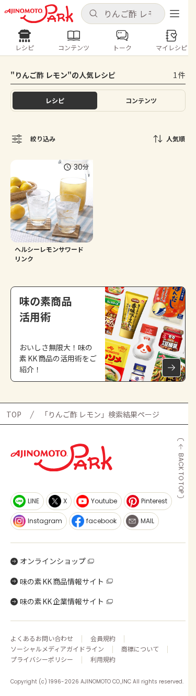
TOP (13, 414)
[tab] (141, 100)
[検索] (93, 14)
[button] (123, 13)
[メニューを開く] (174, 13)
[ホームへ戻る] (39, 14)
